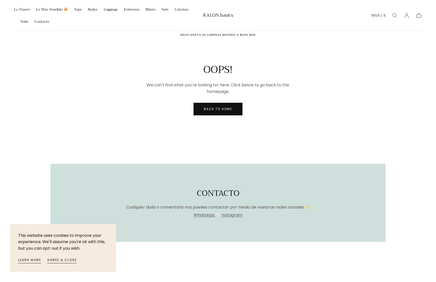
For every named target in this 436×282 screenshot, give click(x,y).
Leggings (111, 9)
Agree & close (62, 260)
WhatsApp (205, 215)
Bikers (151, 9)
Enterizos (132, 9)
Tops (78, 9)
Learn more (29, 260)
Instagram (232, 215)
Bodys (93, 9)
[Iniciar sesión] (407, 15)
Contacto (41, 21)
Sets (165, 9)
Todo (24, 21)
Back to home (218, 109)
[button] (378, 16)
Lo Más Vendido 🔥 (52, 9)
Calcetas (181, 9)
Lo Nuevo (22, 9)
